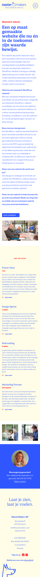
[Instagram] (26, 555)
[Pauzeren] (5, 239)
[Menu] (35, 5)
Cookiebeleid (20, 545)
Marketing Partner (12, 384)
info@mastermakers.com (20, 527)
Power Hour (8, 267)
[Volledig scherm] (35, 239)
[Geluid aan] (32, 239)
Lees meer (8, 297)
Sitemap (20, 548)
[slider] (18, 238)
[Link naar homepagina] (14, 5)
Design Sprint (9, 306)
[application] (20, 231)
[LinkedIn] (23, 555)
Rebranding (8, 343)
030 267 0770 (25, 478)
